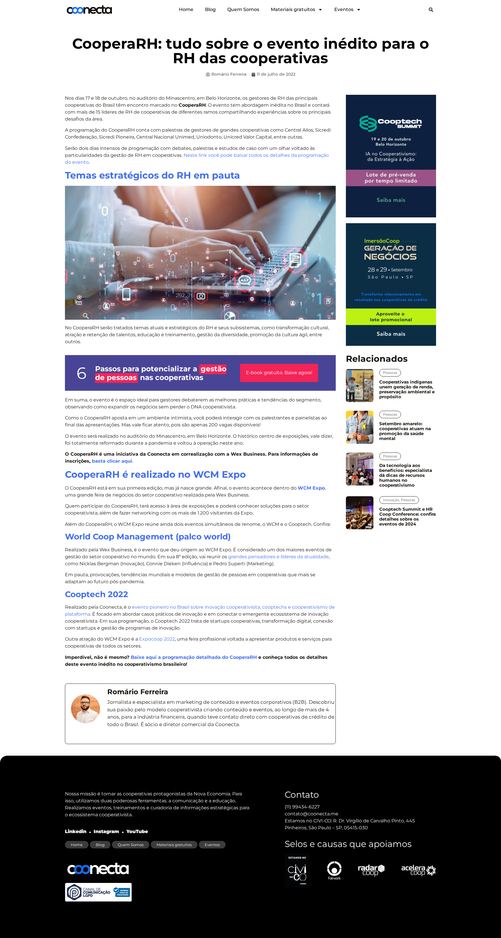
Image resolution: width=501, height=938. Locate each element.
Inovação (391, 500)
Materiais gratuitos (293, 9)
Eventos (343, 9)
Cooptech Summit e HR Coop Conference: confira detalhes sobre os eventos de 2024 (407, 516)
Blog (210, 9)
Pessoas (390, 372)
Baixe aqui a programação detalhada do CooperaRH (194, 657)
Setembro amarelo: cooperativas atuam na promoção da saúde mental (405, 431)
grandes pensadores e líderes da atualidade (278, 556)
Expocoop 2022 (157, 639)
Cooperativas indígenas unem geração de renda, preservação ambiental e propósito (407, 389)
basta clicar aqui (112, 461)
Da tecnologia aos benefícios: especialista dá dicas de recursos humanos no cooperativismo (405, 475)
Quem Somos (243, 9)
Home (186, 9)
